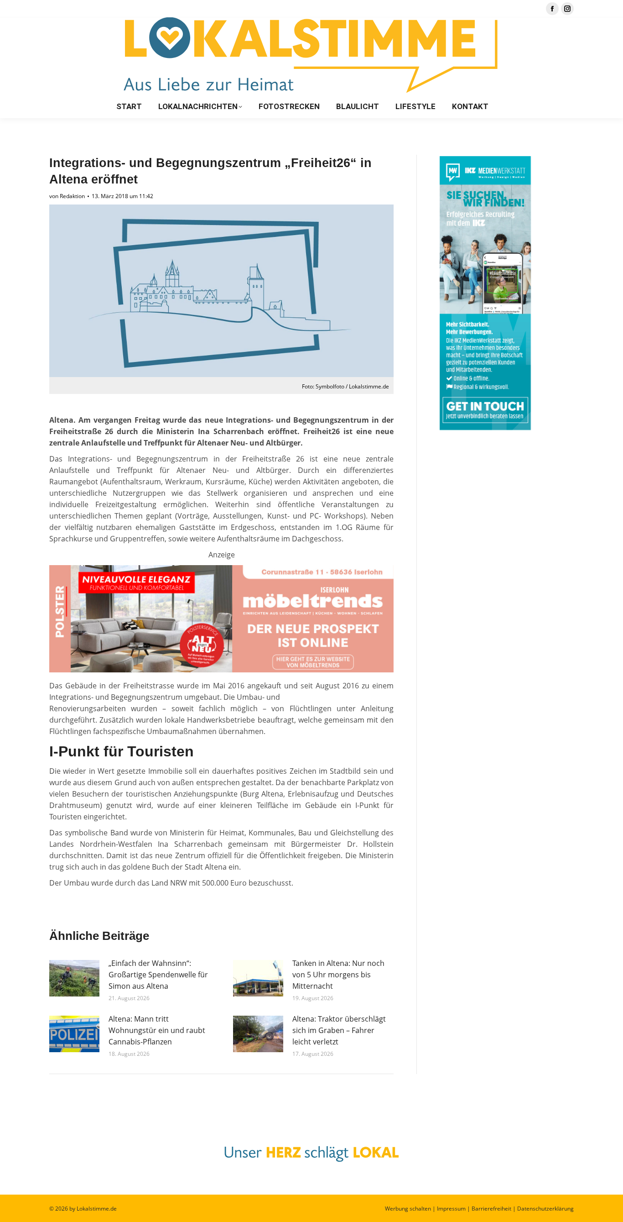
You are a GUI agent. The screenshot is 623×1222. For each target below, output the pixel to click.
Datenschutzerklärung (545, 1208)
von (67, 196)
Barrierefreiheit (491, 1208)
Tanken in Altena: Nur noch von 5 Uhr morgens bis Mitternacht (338, 974)
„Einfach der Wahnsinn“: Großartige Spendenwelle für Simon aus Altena (158, 974)
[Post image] (74, 978)
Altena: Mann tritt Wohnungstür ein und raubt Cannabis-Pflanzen (157, 1030)
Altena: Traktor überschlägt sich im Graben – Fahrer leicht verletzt (339, 1030)
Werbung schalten (408, 1208)
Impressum (451, 1208)
